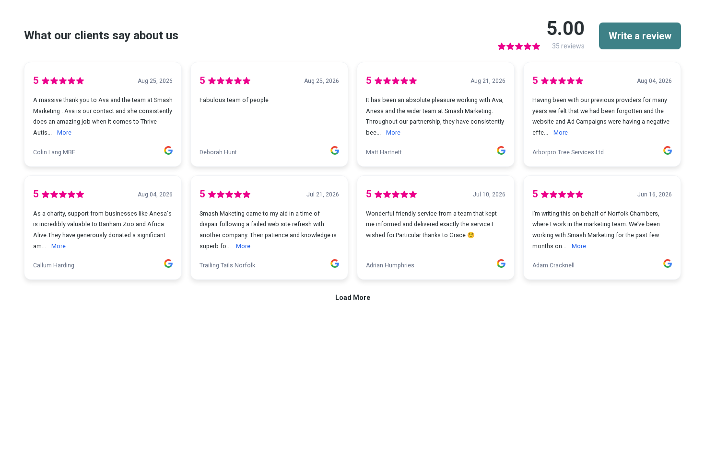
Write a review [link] (640, 36)
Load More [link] (352, 297)
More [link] (64, 132)
